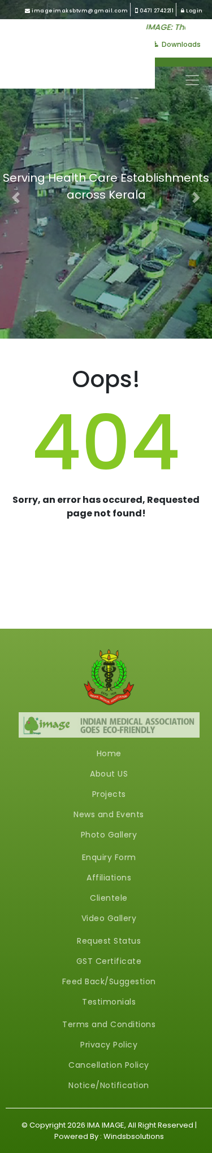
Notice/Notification (108, 1085)
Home (109, 753)
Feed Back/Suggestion (109, 981)
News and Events (108, 814)
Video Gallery (109, 918)
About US (109, 773)
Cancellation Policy (108, 1065)
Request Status (109, 940)
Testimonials (109, 1001)
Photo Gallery (109, 834)
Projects (109, 794)
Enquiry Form (109, 857)
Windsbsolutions (133, 1136)
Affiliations (108, 877)
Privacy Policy (108, 1044)
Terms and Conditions (108, 1024)
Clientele (109, 898)
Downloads (180, 44)
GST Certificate (109, 961)
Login (194, 10)
